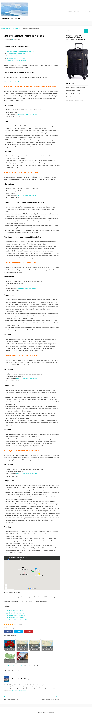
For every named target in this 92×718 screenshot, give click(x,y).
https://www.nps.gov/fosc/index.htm (26, 288)
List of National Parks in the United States (18, 620)
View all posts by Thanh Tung (19, 690)
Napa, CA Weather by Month (73, 90)
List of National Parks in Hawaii (15, 613)
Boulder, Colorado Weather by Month (75, 87)
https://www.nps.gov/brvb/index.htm (26, 114)
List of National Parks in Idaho (14, 610)
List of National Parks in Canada (15, 617)
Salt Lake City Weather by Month (74, 100)
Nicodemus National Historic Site (15, 58)
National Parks (50, 712)
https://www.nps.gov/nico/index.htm (26, 378)
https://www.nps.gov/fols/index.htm (26, 195)
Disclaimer (87, 11)
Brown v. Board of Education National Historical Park (21, 51)
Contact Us (77, 11)
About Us (69, 11)
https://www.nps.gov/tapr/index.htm (26, 473)
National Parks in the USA (13, 28)
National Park (11, 18)
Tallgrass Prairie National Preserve (16, 60)
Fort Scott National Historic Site (15, 56)
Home (3, 28)
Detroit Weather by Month (72, 97)
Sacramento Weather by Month (74, 94)
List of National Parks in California (15, 615)
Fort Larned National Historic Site (15, 53)
